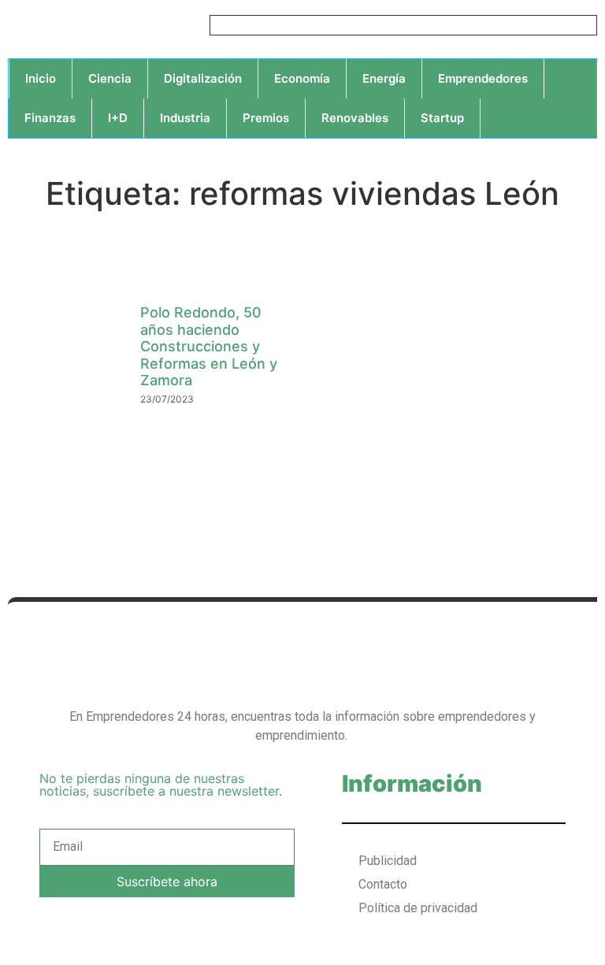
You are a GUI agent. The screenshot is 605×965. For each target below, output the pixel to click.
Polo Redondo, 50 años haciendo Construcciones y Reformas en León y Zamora (208, 346)
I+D (118, 117)
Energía (384, 78)
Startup (442, 117)
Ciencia (110, 78)
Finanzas (50, 117)
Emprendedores (483, 78)
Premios (266, 117)
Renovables (354, 117)
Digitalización (203, 78)
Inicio (40, 78)
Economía (302, 78)
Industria (185, 117)
